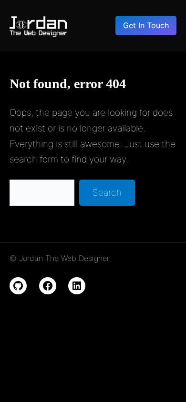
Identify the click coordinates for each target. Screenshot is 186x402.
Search (107, 192)
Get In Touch (146, 25)
